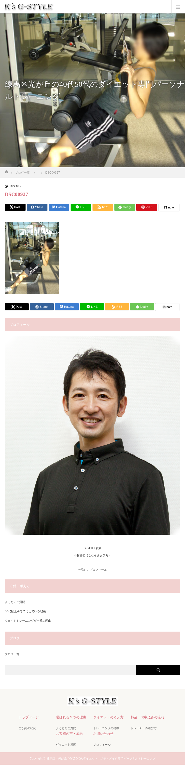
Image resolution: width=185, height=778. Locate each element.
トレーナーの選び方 (144, 728)
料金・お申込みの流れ (147, 717)
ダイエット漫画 (66, 744)
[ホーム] (6, 170)
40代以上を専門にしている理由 (25, 611)
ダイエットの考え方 (108, 717)
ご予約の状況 (27, 728)
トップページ (29, 717)
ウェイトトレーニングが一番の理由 (28, 620)
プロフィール (102, 744)
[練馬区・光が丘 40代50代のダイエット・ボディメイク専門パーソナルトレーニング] (92, 702)
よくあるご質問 (15, 602)
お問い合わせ (103, 733)
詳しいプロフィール (94, 569)
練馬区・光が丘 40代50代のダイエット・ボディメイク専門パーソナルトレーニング (101, 758)
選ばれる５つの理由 (71, 717)
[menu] (178, 6)
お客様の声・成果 (69, 733)
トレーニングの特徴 (106, 728)
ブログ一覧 (12, 654)
